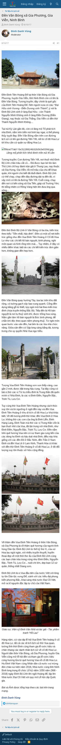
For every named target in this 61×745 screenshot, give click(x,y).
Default (8, 734)
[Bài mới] (50, 4)
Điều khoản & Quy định (36, 739)
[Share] (54, 43)
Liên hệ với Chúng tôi (12, 739)
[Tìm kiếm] (57, 4)
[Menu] (4, 4)
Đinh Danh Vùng (12, 24)
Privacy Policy (8, 741)
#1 (58, 43)
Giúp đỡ (22, 741)
